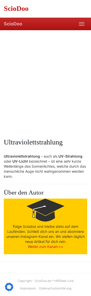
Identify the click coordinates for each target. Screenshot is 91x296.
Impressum (28, 288)
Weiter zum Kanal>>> (45, 246)
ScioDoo (13, 23)
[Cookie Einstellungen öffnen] (9, 289)
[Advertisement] (45, 78)
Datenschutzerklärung (55, 288)
